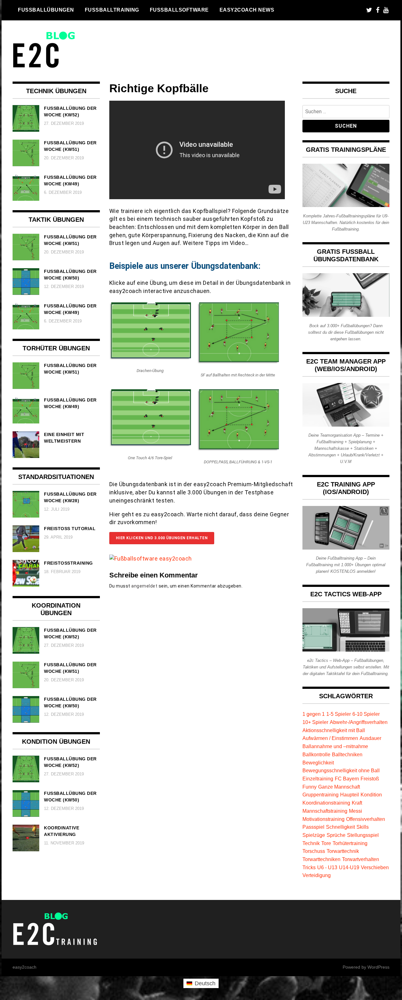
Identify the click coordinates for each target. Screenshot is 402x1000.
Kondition (371, 794)
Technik (311, 843)
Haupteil (349, 794)
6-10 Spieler (366, 714)
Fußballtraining (112, 10)
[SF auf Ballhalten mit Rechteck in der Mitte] (238, 362)
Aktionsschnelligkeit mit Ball (333, 730)
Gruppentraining (320, 794)
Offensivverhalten (365, 819)
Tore (326, 843)
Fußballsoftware (179, 10)
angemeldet (144, 585)
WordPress (378, 967)
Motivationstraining (323, 819)
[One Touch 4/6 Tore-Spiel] (150, 444)
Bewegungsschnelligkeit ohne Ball (341, 770)
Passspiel (313, 827)
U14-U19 (349, 867)
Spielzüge (313, 835)
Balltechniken (347, 754)
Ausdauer (370, 738)
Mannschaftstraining (324, 811)
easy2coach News (247, 10)
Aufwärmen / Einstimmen (330, 738)
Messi (355, 811)
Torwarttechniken (321, 859)
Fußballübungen (46, 10)
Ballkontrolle (316, 754)
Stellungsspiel (363, 835)
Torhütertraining (350, 843)
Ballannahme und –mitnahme (335, 746)
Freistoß (370, 778)
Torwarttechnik (343, 851)
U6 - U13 (327, 867)
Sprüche (336, 835)
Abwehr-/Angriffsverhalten (359, 722)
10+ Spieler (315, 722)
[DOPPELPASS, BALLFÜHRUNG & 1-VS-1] (238, 449)
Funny (309, 787)
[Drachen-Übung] (150, 357)
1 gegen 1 (313, 714)
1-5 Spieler (338, 714)
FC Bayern (347, 778)
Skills (362, 827)
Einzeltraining (317, 778)
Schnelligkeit (340, 827)
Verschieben (375, 867)
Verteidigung (316, 875)
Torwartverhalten (360, 859)
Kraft (357, 803)
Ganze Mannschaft (339, 787)
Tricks (309, 867)
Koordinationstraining (326, 803)
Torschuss (313, 851)
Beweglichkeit (318, 762)
